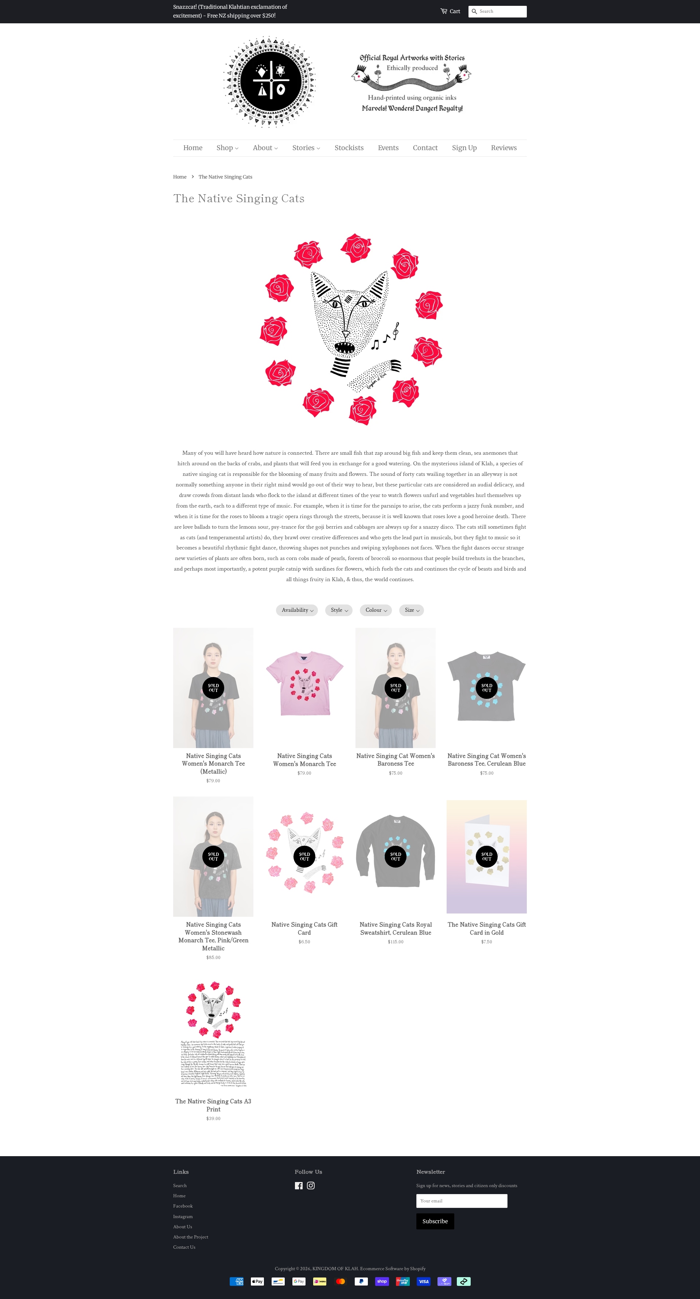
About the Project (190, 1236)
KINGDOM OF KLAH (335, 1268)
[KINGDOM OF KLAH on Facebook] (299, 1187)
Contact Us (184, 1247)
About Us (182, 1226)
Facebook (183, 1205)
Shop (225, 148)
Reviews (504, 148)
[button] (297, 610)
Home (192, 148)
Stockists (349, 148)
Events (388, 148)
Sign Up (464, 148)
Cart (455, 11)
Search (180, 1185)
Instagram (183, 1216)
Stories (304, 148)
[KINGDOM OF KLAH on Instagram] (311, 1187)
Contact (425, 148)
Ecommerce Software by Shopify (392, 1268)
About (263, 148)
